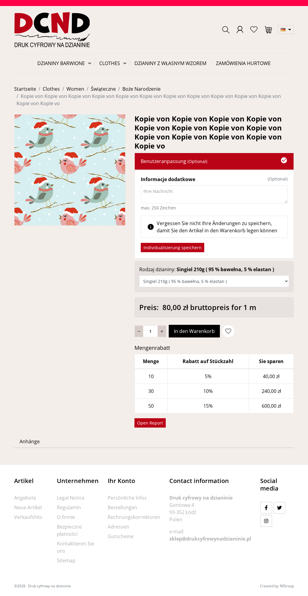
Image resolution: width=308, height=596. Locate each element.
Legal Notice (71, 497)
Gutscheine (121, 536)
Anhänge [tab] (30, 441)
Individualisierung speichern (172, 247)
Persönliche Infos (127, 497)
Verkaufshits (28, 517)
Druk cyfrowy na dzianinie (49, 585)
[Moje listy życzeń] (254, 29)
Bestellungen (122, 507)
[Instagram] (266, 521)
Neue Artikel (28, 507)
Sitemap (66, 560)
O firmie (66, 517)
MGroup (287, 585)
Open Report (150, 423)
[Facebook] (266, 508)
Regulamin (69, 507)
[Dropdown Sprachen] (286, 29)
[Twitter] (279, 508)
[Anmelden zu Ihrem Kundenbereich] (240, 29)
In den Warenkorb (194, 331)
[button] (226, 30)
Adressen (118, 526)
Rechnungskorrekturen (134, 517)
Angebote (25, 497)
